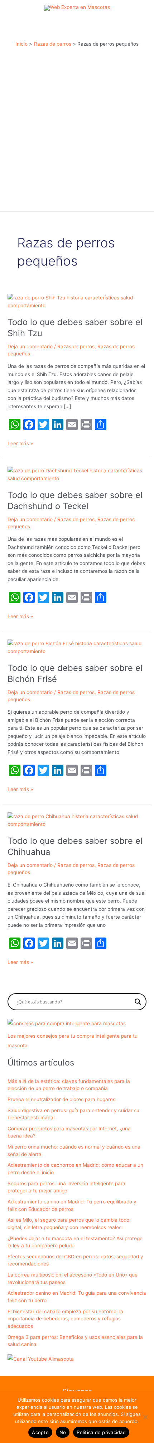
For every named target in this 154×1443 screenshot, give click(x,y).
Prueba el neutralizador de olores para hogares (61, 1099)
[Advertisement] (77, 127)
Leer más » (20, 444)
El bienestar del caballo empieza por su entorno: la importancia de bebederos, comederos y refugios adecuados (65, 1319)
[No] (145, 1417)
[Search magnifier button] (138, 1002)
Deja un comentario (30, 346)
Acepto (40, 1432)
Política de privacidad (101, 1432)
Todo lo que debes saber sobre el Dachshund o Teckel (75, 500)
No (62, 1432)
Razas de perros (76, 346)
